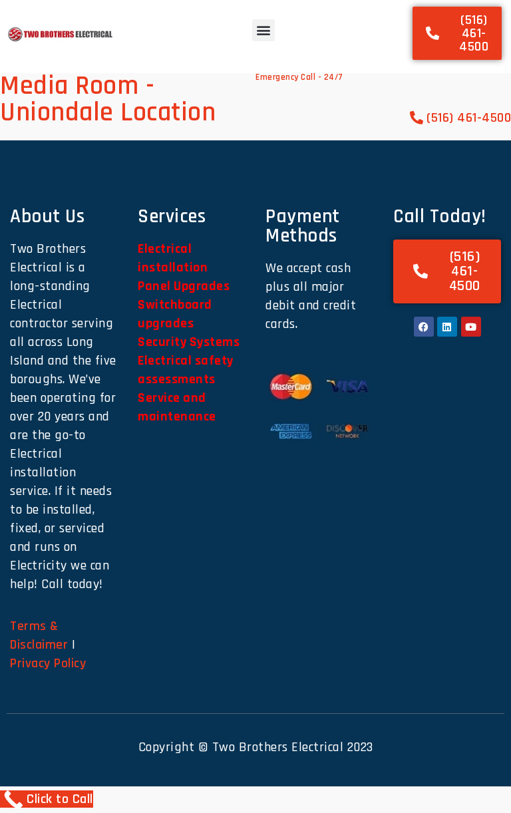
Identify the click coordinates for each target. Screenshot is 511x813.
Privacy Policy (48, 663)
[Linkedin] (447, 327)
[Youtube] (471, 327)
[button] (263, 30)
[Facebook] (424, 327)
